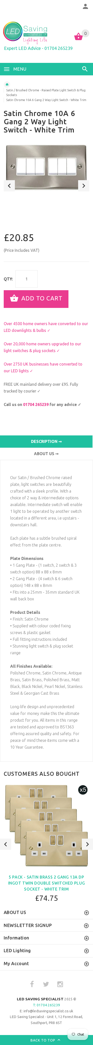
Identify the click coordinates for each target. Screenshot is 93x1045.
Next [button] (83, 185)
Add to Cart (41, 298)
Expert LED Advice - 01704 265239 (38, 48)
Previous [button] (9, 185)
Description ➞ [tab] (46, 441)
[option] (46, 167)
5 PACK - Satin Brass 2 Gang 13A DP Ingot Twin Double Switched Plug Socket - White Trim (46, 883)
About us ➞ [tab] (46, 453)
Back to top (43, 1040)
